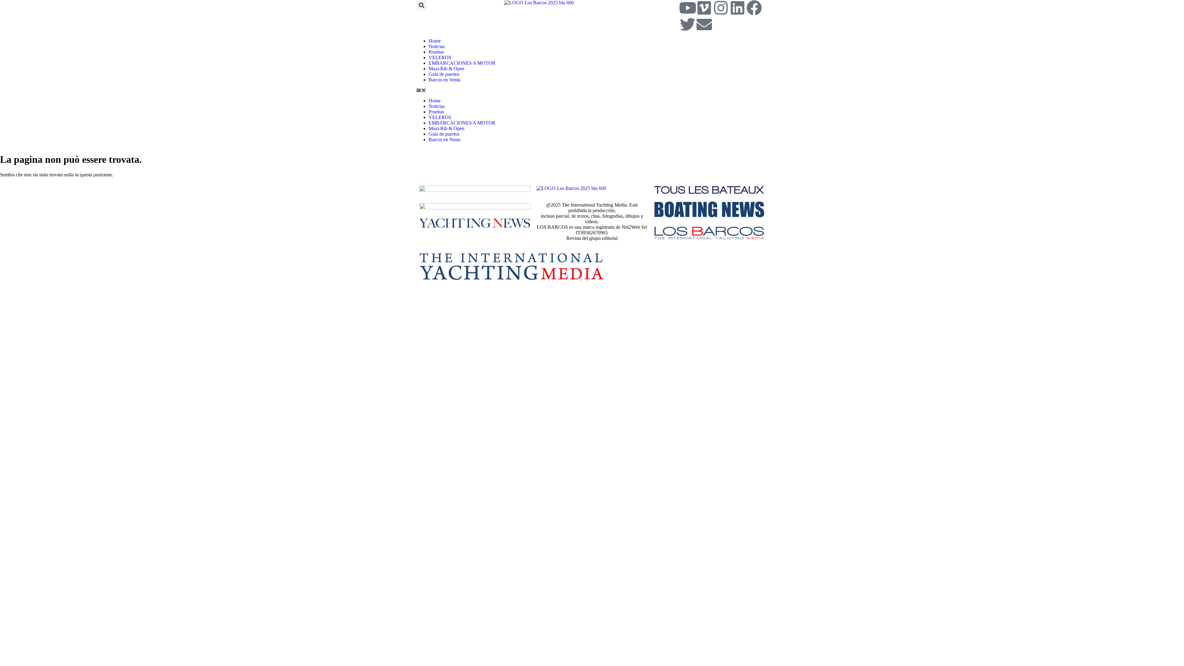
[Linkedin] (737, 7)
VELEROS (440, 57)
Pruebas (436, 52)
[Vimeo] (704, 7)
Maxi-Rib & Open (446, 68)
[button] (421, 5)
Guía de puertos (444, 74)
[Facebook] (754, 7)
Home (435, 40)
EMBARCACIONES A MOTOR (462, 63)
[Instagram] (721, 7)
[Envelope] (704, 24)
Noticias (437, 46)
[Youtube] (687, 7)
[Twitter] (687, 24)
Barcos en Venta (444, 79)
